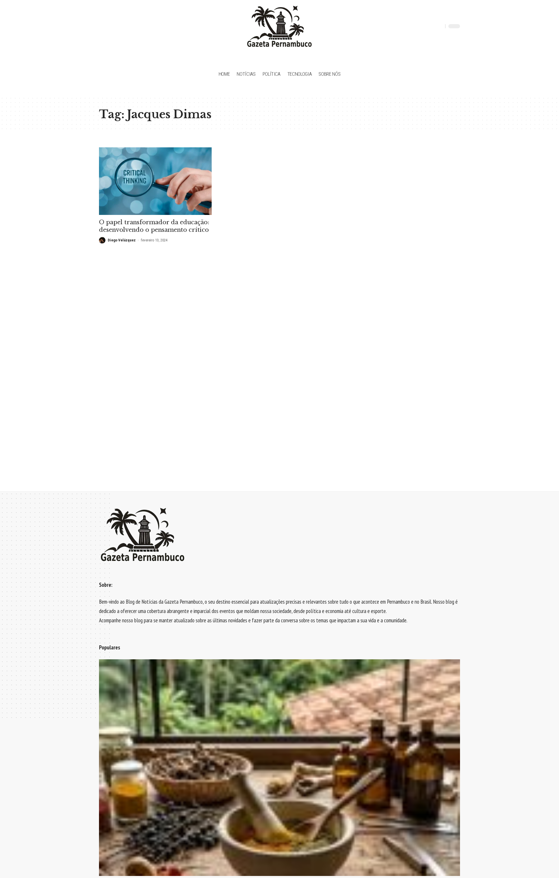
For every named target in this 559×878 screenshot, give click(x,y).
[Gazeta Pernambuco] (279, 26)
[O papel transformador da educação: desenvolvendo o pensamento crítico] (155, 181)
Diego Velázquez (122, 240)
